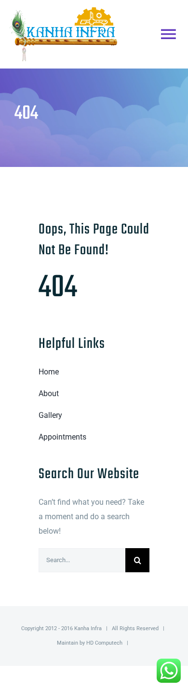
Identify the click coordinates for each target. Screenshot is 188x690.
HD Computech (104, 643)
